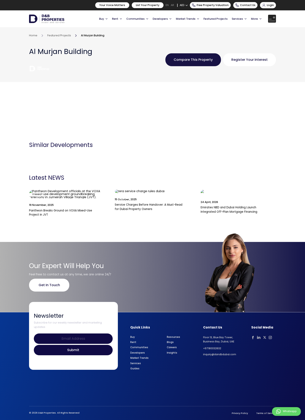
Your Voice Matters (112, 5)
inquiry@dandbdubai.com (219, 354)
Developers (160, 19)
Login (270, 5)
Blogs (170, 342)
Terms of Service (266, 413)
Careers (172, 347)
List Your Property (147, 5)
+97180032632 (212, 348)
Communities (135, 19)
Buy (101, 19)
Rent (115, 19)
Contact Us (247, 5)
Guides (134, 368)
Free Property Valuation (213, 5)
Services (237, 19)
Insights (172, 352)
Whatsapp (290, 411)
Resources (173, 337)
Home (33, 35)
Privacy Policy (240, 413)
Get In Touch (49, 285)
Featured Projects (216, 19)
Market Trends (139, 358)
